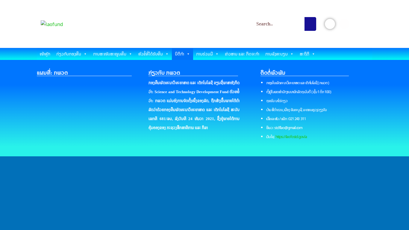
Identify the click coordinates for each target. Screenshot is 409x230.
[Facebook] (330, 24)
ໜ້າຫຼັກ (45, 53)
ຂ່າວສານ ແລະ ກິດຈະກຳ (242, 53)
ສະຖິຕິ (304, 53)
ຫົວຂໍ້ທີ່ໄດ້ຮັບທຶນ (150, 53)
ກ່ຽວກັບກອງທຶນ (68, 53)
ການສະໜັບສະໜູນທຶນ (109, 53)
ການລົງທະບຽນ (276, 53)
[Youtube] (344, 24)
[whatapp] (359, 24)
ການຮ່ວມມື (204, 53)
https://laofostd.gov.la (291, 137)
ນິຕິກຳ (179, 53)
